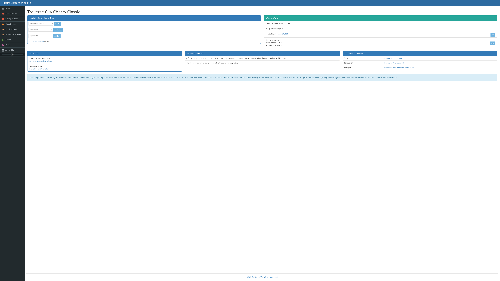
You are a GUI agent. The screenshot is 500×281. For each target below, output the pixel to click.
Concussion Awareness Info (394, 63)
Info (493, 34)
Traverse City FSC (281, 34)
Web (262, 277)
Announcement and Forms (393, 58)
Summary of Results (36, 41)
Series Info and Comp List (39, 69)
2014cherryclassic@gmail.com (40, 61)
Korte (257, 277)
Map (492, 43)
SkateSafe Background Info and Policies (398, 67)
